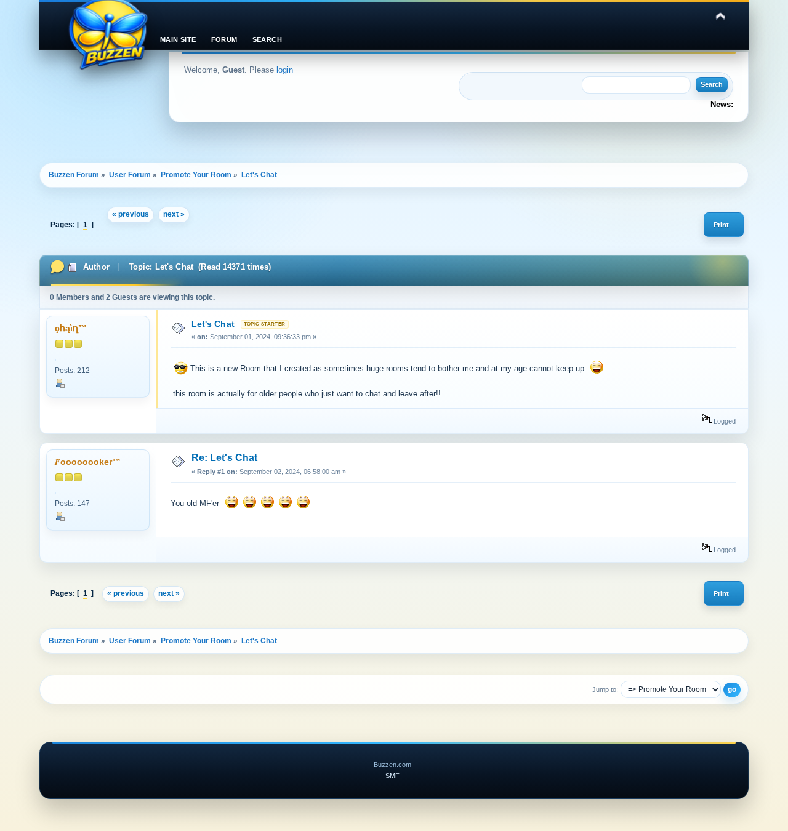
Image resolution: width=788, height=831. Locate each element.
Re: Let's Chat (224, 457)
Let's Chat (213, 324)
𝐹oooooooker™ (88, 462)
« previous (130, 214)
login (284, 69)
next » (174, 214)
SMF (392, 775)
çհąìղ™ (71, 328)
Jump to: (605, 689)
